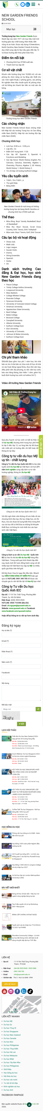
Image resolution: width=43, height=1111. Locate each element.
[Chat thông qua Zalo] (27, 4)
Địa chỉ (5, 962)
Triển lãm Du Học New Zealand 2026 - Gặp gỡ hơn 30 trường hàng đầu (25, 737)
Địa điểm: (15, 746)
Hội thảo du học (10, 1076)
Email (5, 974)
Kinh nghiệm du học (12, 1086)
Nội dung (5, 683)
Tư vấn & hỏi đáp (11, 1083)
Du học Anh (8, 1090)
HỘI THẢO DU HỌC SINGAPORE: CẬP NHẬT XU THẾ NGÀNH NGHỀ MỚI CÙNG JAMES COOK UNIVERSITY (26, 792)
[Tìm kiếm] (39, 4)
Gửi (22, 724)
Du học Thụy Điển (11, 1049)
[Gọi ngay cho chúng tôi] (17, 4)
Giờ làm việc (7, 977)
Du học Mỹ (25, 555)
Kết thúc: (14, 743)
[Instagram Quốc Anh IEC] (11, 991)
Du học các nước (10, 1080)
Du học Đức (8, 1042)
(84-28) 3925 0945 (20, 968)
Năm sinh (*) (7, 662)
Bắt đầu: (14, 741)
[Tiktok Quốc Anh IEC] (30, 991)
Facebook (6, 673)
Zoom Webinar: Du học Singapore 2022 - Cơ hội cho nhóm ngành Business (26, 755)
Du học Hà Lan (10, 1052)
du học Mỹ (8, 443)
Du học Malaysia (10, 1055)
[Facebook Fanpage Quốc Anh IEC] (17, 991)
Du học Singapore (11, 1031)
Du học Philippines (11, 1045)
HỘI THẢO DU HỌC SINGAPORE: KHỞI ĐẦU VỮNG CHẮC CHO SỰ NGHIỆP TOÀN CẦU (25, 772)
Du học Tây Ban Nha (12, 1062)
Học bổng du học (10, 1073)
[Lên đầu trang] (29, 1105)
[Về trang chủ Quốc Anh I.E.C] (5, 4)
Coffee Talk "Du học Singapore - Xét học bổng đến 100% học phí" (26, 811)
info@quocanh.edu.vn (22, 974)
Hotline (5, 971)
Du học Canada (10, 1038)
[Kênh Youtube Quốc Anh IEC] (4, 991)
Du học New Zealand (12, 1035)
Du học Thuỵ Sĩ (10, 1028)
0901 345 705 (19, 971)
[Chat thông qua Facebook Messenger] (22, 4)
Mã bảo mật (7, 705)
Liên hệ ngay (10, 984)
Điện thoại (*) (7, 651)
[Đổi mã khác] (38, 709)
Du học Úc (8, 1025)
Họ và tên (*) (7, 630)
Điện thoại (7, 968)
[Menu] (33, 4)
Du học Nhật (9, 1059)
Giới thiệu (7, 1069)
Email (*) (5, 641)
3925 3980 (32, 968)
